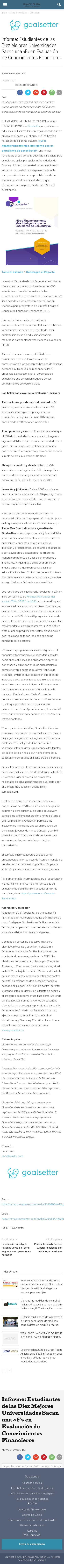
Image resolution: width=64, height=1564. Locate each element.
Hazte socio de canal (32, 1525)
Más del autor (11, 1271)
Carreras (32, 1531)
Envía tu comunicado (32, 1544)
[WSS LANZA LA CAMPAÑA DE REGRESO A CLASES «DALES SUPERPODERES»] (10, 1339)
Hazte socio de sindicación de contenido (32, 1520)
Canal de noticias (32, 1483)
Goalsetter (34, 126)
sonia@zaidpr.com (12, 1156)
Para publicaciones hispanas (32, 1499)
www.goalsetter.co (13, 1030)
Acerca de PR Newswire (32, 1509)
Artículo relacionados (15, 1267)
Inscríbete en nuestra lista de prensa (32, 1488)
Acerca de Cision (32, 1515)
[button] (59, 4)
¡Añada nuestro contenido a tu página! (32, 1493)
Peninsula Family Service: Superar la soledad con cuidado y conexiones (48, 1248)
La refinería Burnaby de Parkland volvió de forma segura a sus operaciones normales (16, 1249)
